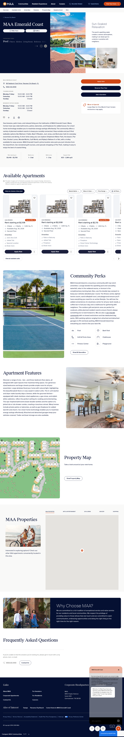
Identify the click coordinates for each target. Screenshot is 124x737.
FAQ (67, 10)
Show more (10, 246)
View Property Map (73, 478)
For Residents (37, 696)
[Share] (14, 117)
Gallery (38, 31)
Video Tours (15, 31)
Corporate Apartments (11, 696)
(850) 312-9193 (11, 87)
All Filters (116, 191)
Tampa (25, 708)
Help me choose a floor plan (14, 191)
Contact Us (25, 663)
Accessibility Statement (30, 717)
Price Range (101, 191)
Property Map (46, 10)
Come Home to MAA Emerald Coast (58, 708)
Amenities (27, 10)
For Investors (37, 691)
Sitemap (60, 717)
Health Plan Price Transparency (48, 717)
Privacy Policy (7, 717)
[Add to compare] (8, 117)
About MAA (7, 691)
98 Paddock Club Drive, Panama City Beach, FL (22, 83)
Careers (62, 4)
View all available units (13, 258)
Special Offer (29, 220)
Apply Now (101, 81)
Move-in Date (87, 191)
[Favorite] (4, 117)
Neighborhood (58, 10)
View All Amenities (79, 352)
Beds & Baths (73, 191)
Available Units (16, 10)
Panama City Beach (10, 17)
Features (36, 10)
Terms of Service (17, 717)
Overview (6, 10)
